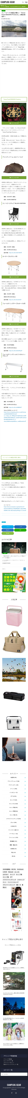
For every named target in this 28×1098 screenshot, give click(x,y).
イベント (13, 788)
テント (4, 882)
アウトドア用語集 (8, 1059)
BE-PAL (13, 869)
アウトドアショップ (13, 781)
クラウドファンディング (13, 818)
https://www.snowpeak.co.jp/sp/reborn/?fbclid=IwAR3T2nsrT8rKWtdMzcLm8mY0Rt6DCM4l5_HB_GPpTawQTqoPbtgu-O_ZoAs (15, 508)
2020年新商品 (6, 869)
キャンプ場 (13, 807)
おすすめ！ (6, 874)
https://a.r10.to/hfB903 (14, 407)
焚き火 (4, 887)
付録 (17, 885)
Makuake (10, 872)
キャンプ (13, 800)
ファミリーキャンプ (13, 882)
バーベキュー (13, 833)
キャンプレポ (13, 803)
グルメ (14, 822)
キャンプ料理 (13, 811)
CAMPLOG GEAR (15, 1087)
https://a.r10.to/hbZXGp (15, 350)
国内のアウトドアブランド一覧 (11, 1064)
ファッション (13, 837)
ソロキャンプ (20, 879)
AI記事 (14, 777)
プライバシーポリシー (9, 1062)
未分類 (14, 848)
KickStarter (20, 869)
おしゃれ (17, 872)
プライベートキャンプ (9, 885)
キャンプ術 (13, 815)
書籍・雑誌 (13, 845)
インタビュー (13, 792)
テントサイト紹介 (14, 830)
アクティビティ (13, 785)
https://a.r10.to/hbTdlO (15, 252)
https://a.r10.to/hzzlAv (14, 299)
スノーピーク (14, 123)
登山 (13, 852)
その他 (14, 826)
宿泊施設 (13, 841)
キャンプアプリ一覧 (8, 1060)
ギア (13, 796)
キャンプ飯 (6, 877)
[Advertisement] (14, 80)
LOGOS (5, 872)
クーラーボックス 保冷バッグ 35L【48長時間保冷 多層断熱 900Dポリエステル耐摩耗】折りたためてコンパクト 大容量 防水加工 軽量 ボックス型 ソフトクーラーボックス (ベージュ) (14, 656)
